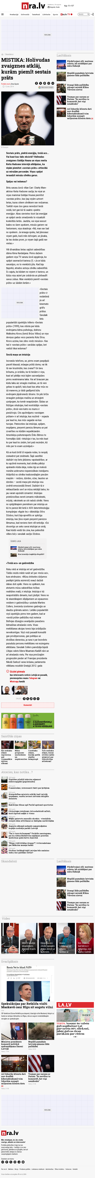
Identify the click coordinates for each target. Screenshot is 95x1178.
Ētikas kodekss (59, 1169)
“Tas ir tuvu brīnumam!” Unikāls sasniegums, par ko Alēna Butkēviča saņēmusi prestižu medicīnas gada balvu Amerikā (30, 835)
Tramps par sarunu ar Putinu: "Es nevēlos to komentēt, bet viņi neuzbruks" (78, 100)
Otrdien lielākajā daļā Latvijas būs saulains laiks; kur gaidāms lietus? (29, 851)
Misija (16, 1169)
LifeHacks (46, 14)
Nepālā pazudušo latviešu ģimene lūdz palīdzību (80, 74)
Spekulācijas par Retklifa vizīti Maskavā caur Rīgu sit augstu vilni (27, 1005)
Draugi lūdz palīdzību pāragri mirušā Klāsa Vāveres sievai (78, 87)
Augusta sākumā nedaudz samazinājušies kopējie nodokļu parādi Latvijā (28, 827)
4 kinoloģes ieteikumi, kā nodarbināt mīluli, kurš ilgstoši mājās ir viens (30, 812)
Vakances (68, 1169)
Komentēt (28, 705)
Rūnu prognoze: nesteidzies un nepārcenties (21, 754)
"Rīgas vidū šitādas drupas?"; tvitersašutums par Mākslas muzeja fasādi (30, 844)
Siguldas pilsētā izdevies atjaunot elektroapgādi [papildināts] (25, 780)
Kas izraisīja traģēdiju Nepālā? (31, 554)
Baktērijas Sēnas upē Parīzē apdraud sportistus (31, 805)
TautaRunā (36, 14)
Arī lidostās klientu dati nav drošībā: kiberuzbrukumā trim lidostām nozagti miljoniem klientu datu (79, 114)
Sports (55, 14)
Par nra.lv (4, 1169)
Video (6, 918)
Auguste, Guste (53, 7)
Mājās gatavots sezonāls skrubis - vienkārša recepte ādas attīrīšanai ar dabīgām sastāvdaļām (31, 819)
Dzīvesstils (25, 14)
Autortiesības (50, 1169)
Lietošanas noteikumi (38, 1169)
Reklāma (10, 1169)
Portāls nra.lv (5, 84)
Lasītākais (64, 55)
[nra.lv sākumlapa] (33, 5)
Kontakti (75, 1169)
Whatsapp (14, 681)
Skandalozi (9, 54)
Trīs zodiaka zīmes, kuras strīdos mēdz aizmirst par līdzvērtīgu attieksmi (48, 755)
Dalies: (19, 699)
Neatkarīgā (14, 14)
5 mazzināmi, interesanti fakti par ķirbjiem (29, 788)
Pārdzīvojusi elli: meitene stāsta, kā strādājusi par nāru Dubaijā (30, 549)
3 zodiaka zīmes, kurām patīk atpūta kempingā (34, 754)
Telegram (33, 678)
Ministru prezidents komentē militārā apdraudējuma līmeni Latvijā (12, 1045)
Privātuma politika (25, 1169)
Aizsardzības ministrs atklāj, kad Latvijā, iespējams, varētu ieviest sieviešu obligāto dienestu (29, 796)
